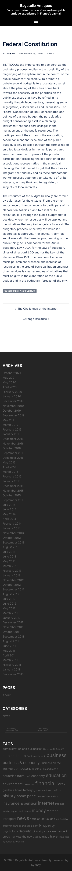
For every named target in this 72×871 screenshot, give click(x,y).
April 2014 (9, 519)
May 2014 (9, 514)
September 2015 (13, 500)
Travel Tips (64, 837)
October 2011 (11, 632)
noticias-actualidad (42, 819)
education (56, 775)
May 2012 (9, 608)
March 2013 (10, 566)
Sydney (36, 865)
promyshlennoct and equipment (20, 825)
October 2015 (12, 495)
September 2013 (13, 542)
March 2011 (10, 660)
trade (45, 836)
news (23, 818)
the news (28, 836)
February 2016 (12, 476)
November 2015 (13, 490)
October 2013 (12, 537)
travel (54, 836)
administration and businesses (22, 748)
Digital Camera (43, 730)
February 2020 (12, 392)
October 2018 (12, 448)
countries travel (14, 776)
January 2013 (11, 575)
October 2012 (12, 584)
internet (46, 803)
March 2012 (10, 613)
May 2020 (9, 382)
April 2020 (10, 387)
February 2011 (12, 664)
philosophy (62, 819)
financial (45, 783)
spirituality (37, 831)
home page (26, 796)
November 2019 (13, 406)
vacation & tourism (13, 841)
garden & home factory (18, 790)
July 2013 (9, 551)
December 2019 (13, 401)
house (41, 796)
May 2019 (9, 420)
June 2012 (9, 603)
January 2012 (11, 617)
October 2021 (12, 373)
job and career (23, 811)
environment (13, 784)
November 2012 (13, 580)
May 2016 (9, 462)
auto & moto (57, 749)
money (39, 810)
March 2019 (10, 424)
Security (25, 831)
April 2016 (9, 467)
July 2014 (9, 505)
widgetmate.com (12, 730)
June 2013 (9, 556)
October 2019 (12, 410)
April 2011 (9, 655)
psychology (10, 831)
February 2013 (12, 570)
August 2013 (11, 547)
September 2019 (13, 415)
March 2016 (10, 471)
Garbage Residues (35, 319)
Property (47, 825)
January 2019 (11, 434)
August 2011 (11, 641)
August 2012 (11, 594)
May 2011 (9, 650)
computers (22, 768)
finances (28, 784)
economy (38, 776)
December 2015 (13, 486)
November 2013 (13, 533)
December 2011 (13, 622)
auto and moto (14, 756)
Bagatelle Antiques (36, 6)
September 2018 (13, 453)
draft (28, 776)
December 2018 (13, 438)
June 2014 (9, 509)
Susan (10, 53)
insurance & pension (20, 803)
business (56, 755)
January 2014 (11, 528)
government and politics (19, 291)
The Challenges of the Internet (37, 308)
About (7, 695)
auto (46, 748)
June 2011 (9, 646)
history (9, 795)
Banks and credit (36, 756)
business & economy (21, 762)
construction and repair (45, 768)
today (38, 836)
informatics (51, 796)
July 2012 (9, 599)
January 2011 (11, 669)
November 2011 (13, 627)
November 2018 (13, 443)
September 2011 (13, 636)
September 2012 (13, 589)
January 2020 (12, 396)
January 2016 (11, 481)
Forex (60, 784)
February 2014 (12, 523)
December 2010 (13, 674)
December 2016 (13, 457)
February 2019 (12, 429)
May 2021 (9, 377)
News (50, 53)
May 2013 (9, 561)
